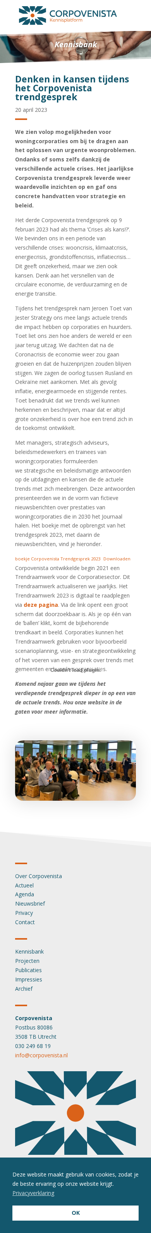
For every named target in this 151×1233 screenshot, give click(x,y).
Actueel (24, 885)
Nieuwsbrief (30, 903)
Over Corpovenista (38, 876)
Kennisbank (29, 951)
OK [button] (76, 1212)
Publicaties (28, 970)
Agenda (24, 894)
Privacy (24, 912)
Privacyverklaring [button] (33, 1193)
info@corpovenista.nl (41, 1055)
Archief (24, 988)
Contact (25, 922)
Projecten (27, 960)
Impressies (28, 979)
